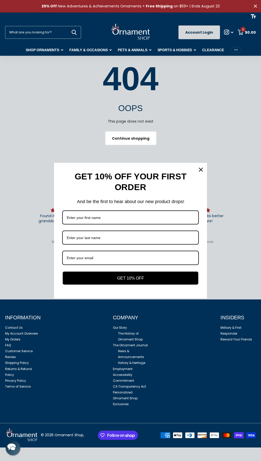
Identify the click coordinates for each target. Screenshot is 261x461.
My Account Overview (21, 333)
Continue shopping (130, 138)
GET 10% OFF (130, 278)
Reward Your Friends (236, 339)
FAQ (8, 345)
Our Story (120, 327)
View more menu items (235, 50)
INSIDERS (232, 317)
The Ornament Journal (130, 345)
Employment (123, 369)
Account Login (199, 32)
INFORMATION (23, 317)
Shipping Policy (17, 363)
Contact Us (14, 327)
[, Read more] (228, 32)
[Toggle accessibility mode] (253, 16)
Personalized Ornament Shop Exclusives (125, 398)
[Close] (201, 169)
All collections (44, 50)
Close (255, 6)
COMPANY (125, 317)
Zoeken (74, 32)
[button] (13, 448)
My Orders (12, 339)
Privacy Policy (15, 380)
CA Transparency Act (129, 386)
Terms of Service (18, 386)
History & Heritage (131, 363)
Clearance (213, 50)
